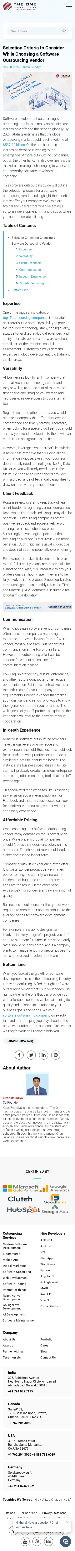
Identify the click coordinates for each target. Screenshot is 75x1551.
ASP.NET (46, 1240)
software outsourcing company (26, 1015)
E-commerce (11, 1254)
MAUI (44, 1288)
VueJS (44, 1300)
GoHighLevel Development (12, 1306)
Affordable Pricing (31, 283)
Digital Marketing (15, 1266)
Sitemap (10, 1513)
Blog (43, 1351)
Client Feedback (30, 263)
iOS (42, 1252)
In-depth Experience (32, 276)
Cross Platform (50, 1306)
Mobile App (10, 1260)
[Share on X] (31, 1055)
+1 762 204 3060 (19, 1423)
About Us (9, 1339)
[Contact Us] (37, 607)
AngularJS (47, 1276)
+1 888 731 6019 (43, 1454)
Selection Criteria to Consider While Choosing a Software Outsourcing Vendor (33, 54)
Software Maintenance (18, 1320)
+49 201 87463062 (21, 1486)
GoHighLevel (49, 1282)
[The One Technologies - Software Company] (20, 6)
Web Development (15, 1278)
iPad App (46, 1258)
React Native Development (12, 1297)
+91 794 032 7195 (20, 1391)
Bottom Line (20, 290)
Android (45, 1246)
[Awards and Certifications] (20, 1188)
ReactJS (46, 1294)
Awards (8, 1345)
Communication (30, 270)
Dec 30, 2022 (11, 67)
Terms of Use (28, 1513)
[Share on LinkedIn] (43, 1055)
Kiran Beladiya (32, 67)
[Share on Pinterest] (56, 1055)
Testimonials (12, 1357)
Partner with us (13, 1351)
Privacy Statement (54, 1513)
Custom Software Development (15, 1246)
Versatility (26, 256)
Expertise (25, 249)
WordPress (47, 1264)
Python (45, 1270)
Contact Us (48, 1357)
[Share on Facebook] (19, 1055)
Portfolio (46, 1339)
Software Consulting (17, 1272)
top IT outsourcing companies (25, 318)
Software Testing (14, 1284)
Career (44, 1345)
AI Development (14, 1314)
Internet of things (15, 1290)
